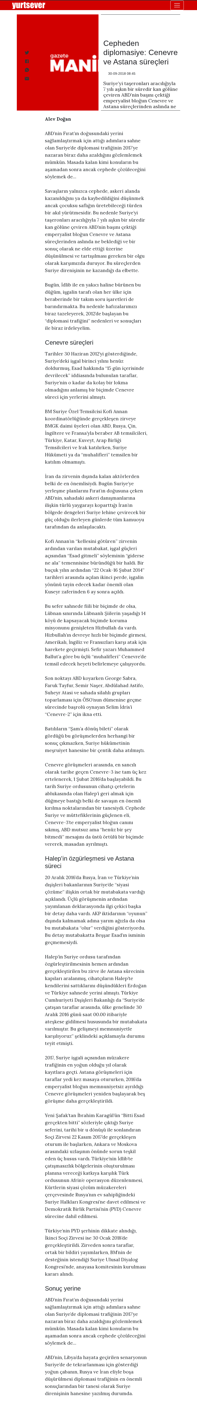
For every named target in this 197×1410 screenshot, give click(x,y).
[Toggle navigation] (177, 5)
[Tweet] (26, 52)
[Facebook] (26, 61)
